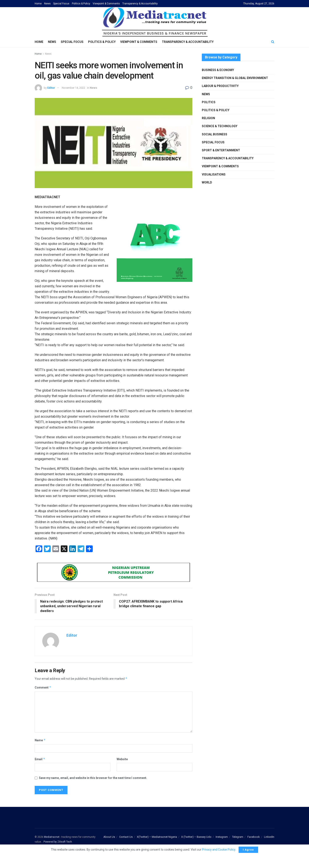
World (207, 182)
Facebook (253, 836)
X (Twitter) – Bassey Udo (196, 836)
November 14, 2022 (73, 87)
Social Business (214, 134)
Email (40, 759)
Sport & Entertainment (221, 150)
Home (38, 3)
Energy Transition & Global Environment (235, 78)
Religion (208, 118)
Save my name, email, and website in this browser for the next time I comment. (93, 778)
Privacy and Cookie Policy (218, 849)
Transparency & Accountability (140, 3)
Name (40, 740)
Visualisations (214, 174)
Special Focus (61, 3)
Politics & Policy (81, 3)
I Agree (248, 849)
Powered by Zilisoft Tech (58, 841)
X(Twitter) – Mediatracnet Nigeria (157, 836)
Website (122, 759)
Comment (43, 687)
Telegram (237, 836)
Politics (208, 102)
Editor (51, 87)
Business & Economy (218, 70)
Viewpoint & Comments (106, 3)
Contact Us (126, 836)
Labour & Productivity (220, 86)
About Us (109, 836)
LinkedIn (269, 836)
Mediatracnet (51, 836)
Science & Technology (219, 126)
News (47, 3)
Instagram (222, 836)
